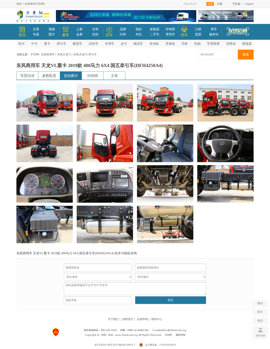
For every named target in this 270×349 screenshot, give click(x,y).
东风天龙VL (64, 54)
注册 (219, 3)
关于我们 (113, 319)
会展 (79, 34)
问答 (123, 34)
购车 (260, 311)
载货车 (77, 43)
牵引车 (61, 43)
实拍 (95, 34)
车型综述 (27, 76)
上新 (79, 29)
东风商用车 (48, 54)
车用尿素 (213, 43)
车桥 (184, 43)
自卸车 (93, 43)
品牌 (123, 29)
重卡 (47, 43)
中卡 (34, 43)
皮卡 (124, 43)
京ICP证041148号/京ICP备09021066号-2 (114, 344)
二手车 (154, 34)
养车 (214, 29)
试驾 (95, 29)
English (249, 3)
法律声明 (142, 319)
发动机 (154, 43)
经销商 (170, 29)
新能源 (154, 29)
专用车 (109, 43)
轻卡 (21, 43)
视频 (52, 29)
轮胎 (197, 43)
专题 (36, 34)
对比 (139, 34)
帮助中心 (156, 319)
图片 (52, 34)
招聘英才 (127, 319)
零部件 (170, 34)
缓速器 (247, 43)
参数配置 (49, 76)
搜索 (246, 54)
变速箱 (170, 43)
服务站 (214, 34)
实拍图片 (71, 76)
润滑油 (231, 43)
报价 (139, 29)
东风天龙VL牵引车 (85, 54)
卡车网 (34, 54)
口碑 (198, 29)
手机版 (236, 3)
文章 (36, 29)
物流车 (138, 43)
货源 (198, 34)
